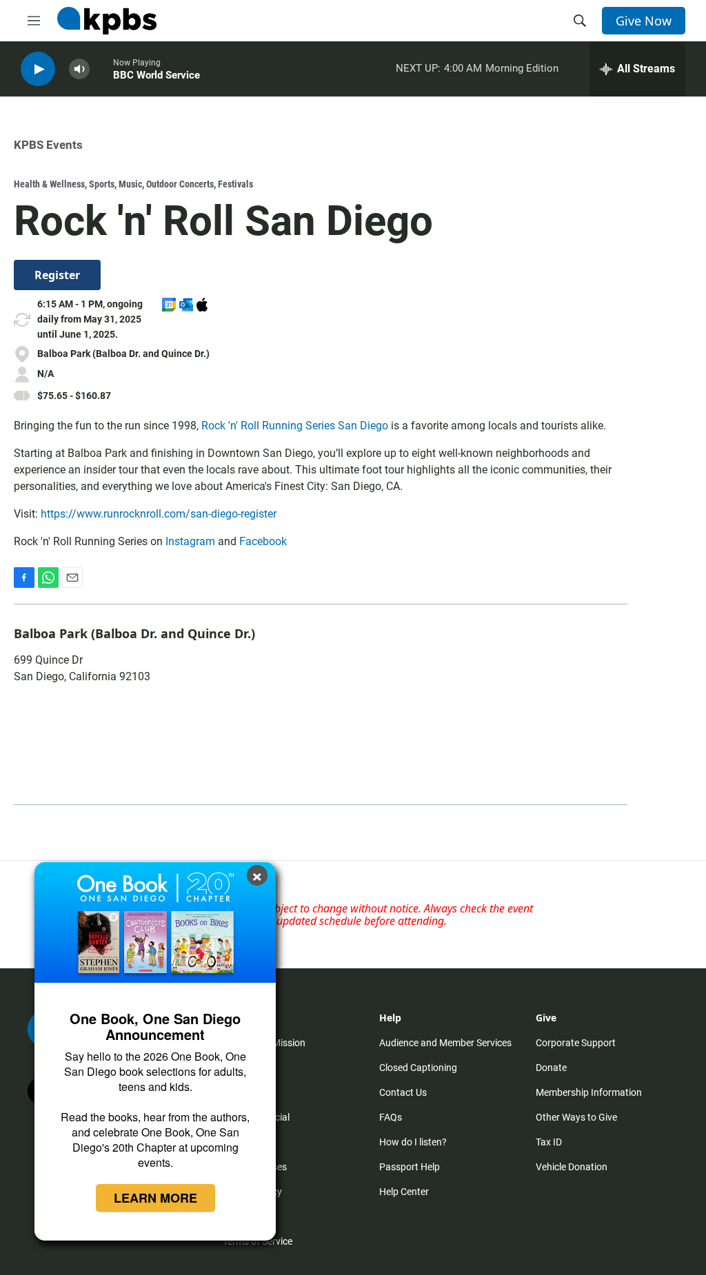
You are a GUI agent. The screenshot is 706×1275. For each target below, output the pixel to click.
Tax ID (549, 1142)
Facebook (263, 541)
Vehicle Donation (571, 1166)
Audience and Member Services (445, 1042)
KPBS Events (48, 145)
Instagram (190, 541)
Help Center (404, 1191)
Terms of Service (257, 1241)
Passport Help (409, 1166)
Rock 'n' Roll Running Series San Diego (294, 425)
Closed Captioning (418, 1067)
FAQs (390, 1117)
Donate (551, 1067)
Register (57, 275)
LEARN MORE (155, 1198)
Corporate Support (576, 1042)
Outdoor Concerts (180, 184)
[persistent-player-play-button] (37, 69)
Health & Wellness (49, 184)
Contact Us (403, 1092)
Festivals (235, 184)
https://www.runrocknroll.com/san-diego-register (158, 513)
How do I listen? (413, 1142)
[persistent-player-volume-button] (79, 69)
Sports (101, 184)
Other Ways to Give (576, 1117)
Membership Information (589, 1092)
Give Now (644, 20)
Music (130, 184)
